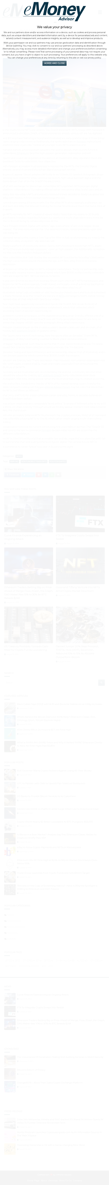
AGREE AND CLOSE (54, 63)
